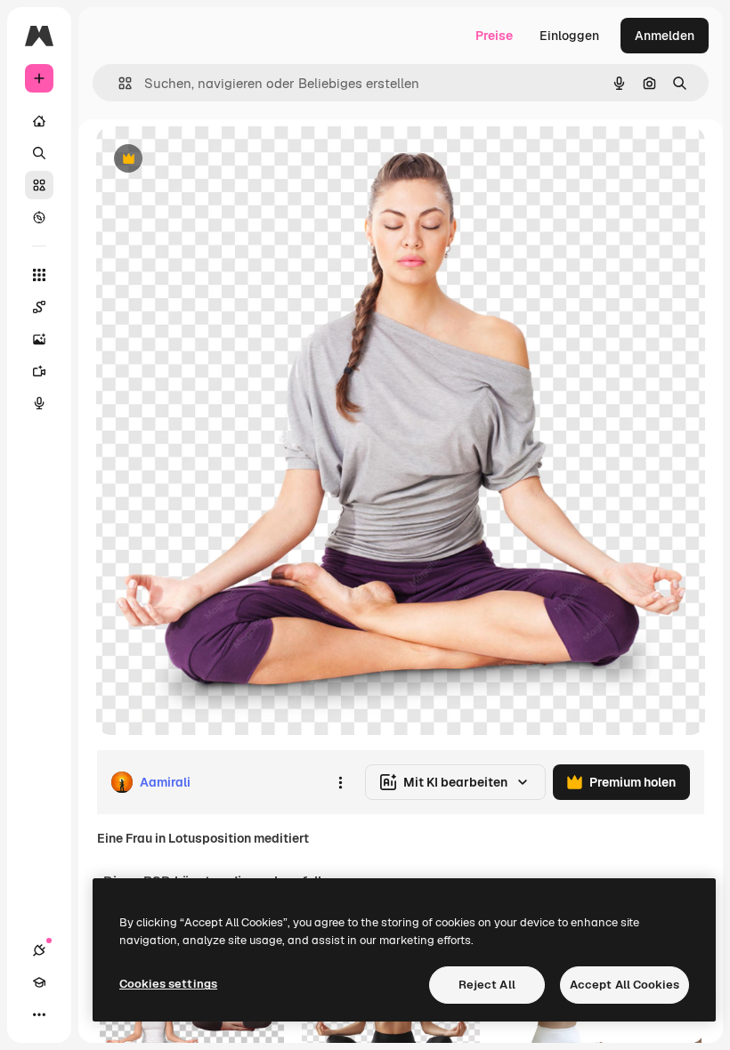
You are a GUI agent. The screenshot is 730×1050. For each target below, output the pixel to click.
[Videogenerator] (39, 371)
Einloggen (569, 36)
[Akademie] (39, 982)
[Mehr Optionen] (340, 782)
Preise (494, 36)
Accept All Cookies (624, 984)
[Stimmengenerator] (39, 403)
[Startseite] (39, 121)
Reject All (486, 984)
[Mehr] (39, 1014)
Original (210, 159)
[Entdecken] (39, 217)
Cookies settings (168, 983)
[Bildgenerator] (39, 339)
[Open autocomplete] (117, 83)
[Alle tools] (39, 275)
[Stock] (39, 185)
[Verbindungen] (39, 950)
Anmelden (664, 36)
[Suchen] (39, 153)
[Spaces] (39, 307)
